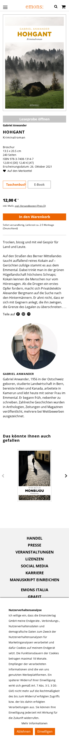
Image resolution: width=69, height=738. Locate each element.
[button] (56, 7)
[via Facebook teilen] (18, 314)
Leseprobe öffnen (34, 119)
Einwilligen (45, 731)
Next (66, 476)
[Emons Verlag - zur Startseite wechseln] (34, 6)
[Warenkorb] (63, 7)
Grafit (34, 596)
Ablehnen (23, 731)
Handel (34, 538)
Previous (3, 476)
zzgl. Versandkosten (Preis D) (30, 205)
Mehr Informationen (34, 723)
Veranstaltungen (35, 552)
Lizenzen (34, 559)
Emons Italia (34, 589)
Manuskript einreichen (34, 579)
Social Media (34, 565)
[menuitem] (34, 538)
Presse (34, 545)
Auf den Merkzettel (19, 171)
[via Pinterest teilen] (23, 314)
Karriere (34, 572)
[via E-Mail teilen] (28, 314)
